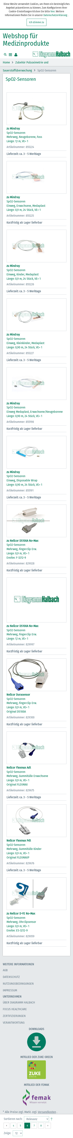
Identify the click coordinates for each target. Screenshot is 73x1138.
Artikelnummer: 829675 (20, 790)
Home (6, 62)
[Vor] (48, 1125)
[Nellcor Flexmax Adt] (36, 748)
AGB (5, 970)
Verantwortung (14, 1022)
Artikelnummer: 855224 (20, 147)
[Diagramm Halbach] (51, 54)
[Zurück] (6, 1125)
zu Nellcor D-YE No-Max (21, 913)
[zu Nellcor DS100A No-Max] (36, 521)
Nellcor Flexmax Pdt (19, 840)
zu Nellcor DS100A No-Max (22, 540)
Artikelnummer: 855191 (20, 490)
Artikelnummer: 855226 (20, 284)
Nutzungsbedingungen (18, 983)
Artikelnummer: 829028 (20, 563)
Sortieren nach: (13, 1119)
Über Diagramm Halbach (19, 1002)
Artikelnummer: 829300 (20, 717)
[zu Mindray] (36, 109)
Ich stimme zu (36, 22)
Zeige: (7, 1133)
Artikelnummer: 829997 (20, 644)
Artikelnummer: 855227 (20, 353)
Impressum (10, 990)
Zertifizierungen (14, 1016)
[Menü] (10, 54)
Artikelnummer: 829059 (20, 936)
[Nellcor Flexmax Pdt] (36, 821)
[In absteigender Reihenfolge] (51, 1118)
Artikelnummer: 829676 (20, 863)
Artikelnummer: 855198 (20, 422)
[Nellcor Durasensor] (36, 675)
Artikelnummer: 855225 (20, 215)
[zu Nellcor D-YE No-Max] (36, 894)
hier (53, 11)
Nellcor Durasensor (18, 694)
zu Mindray (13, 128)
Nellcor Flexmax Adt (19, 767)
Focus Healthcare (15, 1009)
